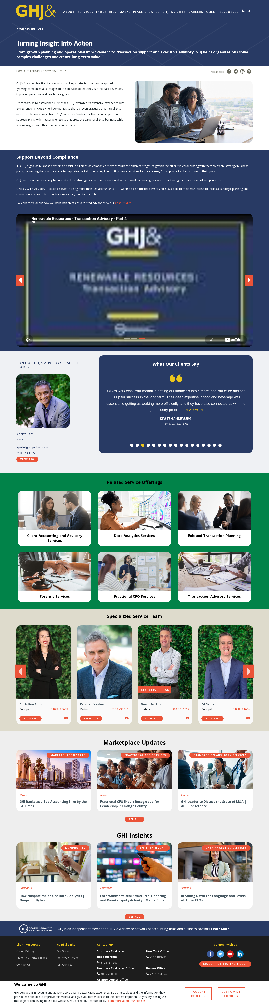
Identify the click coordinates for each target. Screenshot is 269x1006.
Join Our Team (66, 964)
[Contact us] (243, 11)
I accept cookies (198, 994)
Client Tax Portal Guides (31, 958)
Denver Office (155, 968)
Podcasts (25, 888)
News (23, 795)
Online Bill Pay (25, 951)
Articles (186, 888)
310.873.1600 (109, 962)
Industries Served (68, 958)
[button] (24, 280)
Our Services (65, 951)
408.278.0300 (109, 974)
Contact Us (23, 964)
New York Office (157, 951)
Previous (20, 671)
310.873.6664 (241, 709)
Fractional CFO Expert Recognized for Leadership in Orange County (129, 803)
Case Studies (123, 203)
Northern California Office (115, 968)
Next (248, 671)
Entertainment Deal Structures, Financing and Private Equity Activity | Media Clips (133, 898)
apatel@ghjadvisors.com (34, 447)
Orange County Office (112, 979)
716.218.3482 (158, 957)
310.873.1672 (26, 453)
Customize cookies (231, 994)
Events (185, 795)
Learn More (220, 929)
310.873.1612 (120, 709)
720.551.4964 (158, 974)
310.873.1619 (59, 709)
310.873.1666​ (180, 709)
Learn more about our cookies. (126, 1001)
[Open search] (249, 11)
